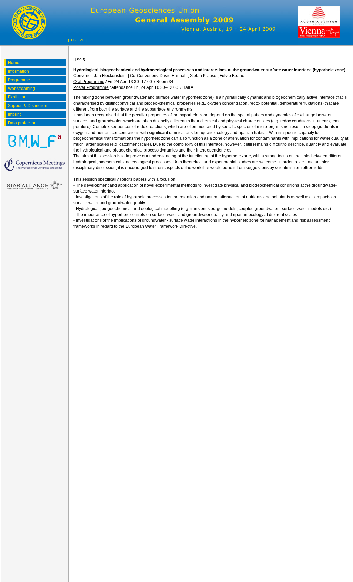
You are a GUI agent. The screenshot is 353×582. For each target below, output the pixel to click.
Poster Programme (91, 87)
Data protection (22, 123)
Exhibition (17, 97)
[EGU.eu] (29, 22)
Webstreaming (21, 88)
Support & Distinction (27, 105)
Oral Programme (88, 81)
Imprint (14, 114)
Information (18, 71)
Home (13, 62)
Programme (19, 79)
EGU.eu (77, 40)
